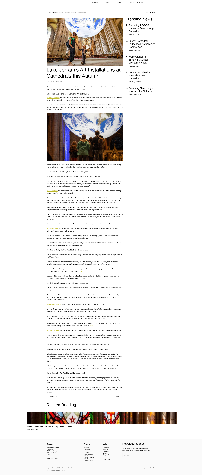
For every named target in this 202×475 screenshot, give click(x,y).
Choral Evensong (88, 454)
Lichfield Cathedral (53, 98)
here (80, 271)
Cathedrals (106, 451)
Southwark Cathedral (54, 304)
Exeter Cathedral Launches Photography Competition (142, 44)
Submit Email (153, 455)
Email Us (49, 463)
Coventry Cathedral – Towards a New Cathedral (141, 75)
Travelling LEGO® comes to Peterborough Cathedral (142, 28)
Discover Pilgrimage (87, 451)
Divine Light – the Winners (136, 2)
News (107, 2)
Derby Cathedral (52, 228)
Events (119, 2)
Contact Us (106, 453)
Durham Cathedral (53, 330)
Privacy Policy (107, 459)
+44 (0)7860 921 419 (52, 458)
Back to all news (149, 12)
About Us (95, 2)
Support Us (106, 455)
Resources (106, 447)
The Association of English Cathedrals (52, 5)
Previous (53, 396)
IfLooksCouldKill (150, 468)
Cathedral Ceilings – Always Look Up (89, 457)
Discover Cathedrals (87, 448)
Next (117, 396)
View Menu (154, 2)
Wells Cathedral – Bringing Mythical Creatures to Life (139, 59)
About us (105, 449)
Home (48, 12)
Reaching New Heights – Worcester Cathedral (141, 90)
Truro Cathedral (52, 191)
